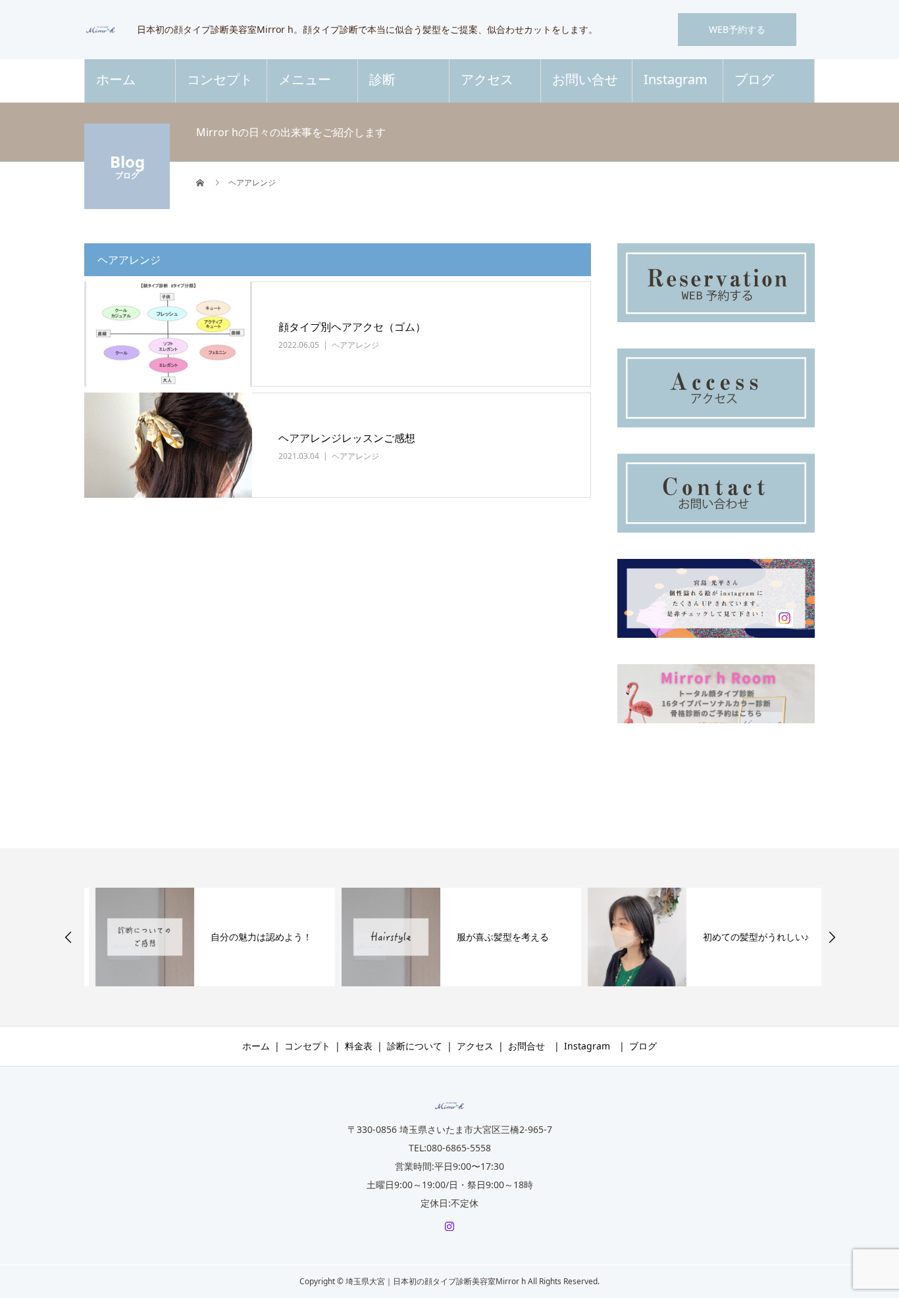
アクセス (487, 79)
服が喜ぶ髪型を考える (492, 936)
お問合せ (526, 1046)
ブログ (754, 79)
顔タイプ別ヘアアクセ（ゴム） (352, 327)
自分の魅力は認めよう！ (250, 936)
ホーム (116, 79)
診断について (414, 1046)
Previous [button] (68, 937)
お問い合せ (585, 79)
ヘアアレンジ (355, 344)
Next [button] (831, 937)
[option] (204, 937)
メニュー (304, 79)
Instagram (675, 79)
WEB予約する (737, 29)
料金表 (358, 1046)
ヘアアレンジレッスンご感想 (346, 438)
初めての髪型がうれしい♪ (745, 936)
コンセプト (220, 79)
